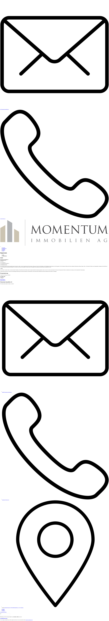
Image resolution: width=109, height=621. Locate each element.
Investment (3, 249)
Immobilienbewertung (3, 618)
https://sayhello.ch (2, 279)
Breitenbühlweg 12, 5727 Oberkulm (18, 607)
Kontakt (3, 250)
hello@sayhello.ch (2, 280)
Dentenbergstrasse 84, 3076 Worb (9, 607)
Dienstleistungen (4, 248)
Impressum (3, 610)
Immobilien (3, 247)
